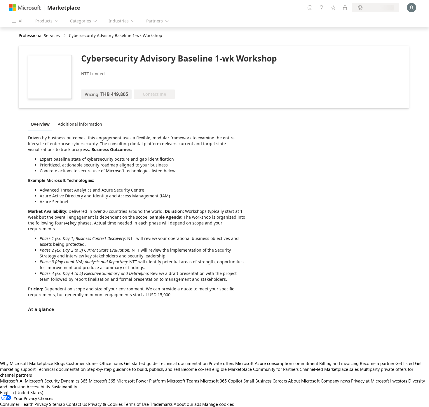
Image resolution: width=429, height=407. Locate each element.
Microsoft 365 (102, 381)
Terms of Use (136, 404)
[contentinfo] (65, 36)
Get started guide (141, 363)
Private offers (221, 363)
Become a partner (377, 363)
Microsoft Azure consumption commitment (277, 363)
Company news (335, 381)
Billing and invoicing (339, 363)
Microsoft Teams (183, 381)
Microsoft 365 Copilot (221, 381)
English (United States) (21, 392)
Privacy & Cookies (105, 404)
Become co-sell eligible (204, 369)
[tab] (41, 123)
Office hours (111, 363)
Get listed (404, 363)
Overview (40, 124)
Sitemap (57, 404)
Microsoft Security (42, 381)
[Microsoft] (25, 7)
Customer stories (82, 363)
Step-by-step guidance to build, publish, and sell (133, 369)
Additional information (80, 124)
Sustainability (64, 387)
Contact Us (76, 404)
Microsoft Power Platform (141, 381)
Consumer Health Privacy (24, 404)
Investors (398, 381)
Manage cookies (218, 404)
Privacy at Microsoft (370, 381)
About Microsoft (304, 381)
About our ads (187, 404)
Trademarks (161, 404)
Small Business (257, 381)
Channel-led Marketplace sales (329, 369)
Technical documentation (183, 363)
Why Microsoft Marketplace (26, 363)
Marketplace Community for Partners (263, 369)
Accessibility (38, 387)
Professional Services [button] (39, 35)
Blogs (59, 363)
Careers (280, 381)
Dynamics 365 (74, 381)
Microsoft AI (12, 381)
